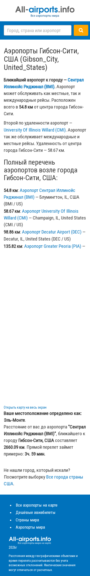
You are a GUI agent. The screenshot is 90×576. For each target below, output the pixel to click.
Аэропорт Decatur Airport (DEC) (52, 232)
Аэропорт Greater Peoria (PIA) (52, 246)
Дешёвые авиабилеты (36, 512)
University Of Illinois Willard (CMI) (35, 130)
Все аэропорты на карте (37, 505)
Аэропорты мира (30, 527)
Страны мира (27, 519)
